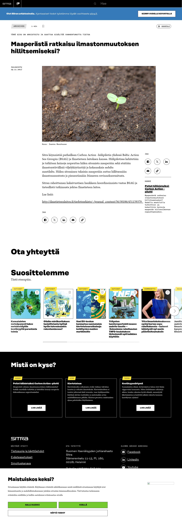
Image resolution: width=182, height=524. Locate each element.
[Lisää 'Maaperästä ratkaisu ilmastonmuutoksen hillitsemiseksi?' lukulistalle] (43, 26)
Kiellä (83, 505)
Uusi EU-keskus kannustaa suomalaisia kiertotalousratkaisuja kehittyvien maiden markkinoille (89, 326)
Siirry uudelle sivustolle (157, 14)
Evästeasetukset (21, 457)
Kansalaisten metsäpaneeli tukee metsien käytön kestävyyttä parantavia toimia (24, 326)
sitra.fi (93, 14)
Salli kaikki (32, 505)
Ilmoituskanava (21, 463)
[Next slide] (174, 311)
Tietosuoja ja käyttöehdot (27, 451)
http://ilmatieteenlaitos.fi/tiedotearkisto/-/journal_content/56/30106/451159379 (92, 201)
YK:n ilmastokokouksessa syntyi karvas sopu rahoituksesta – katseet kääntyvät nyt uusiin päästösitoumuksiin (156, 326)
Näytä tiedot (57, 513)
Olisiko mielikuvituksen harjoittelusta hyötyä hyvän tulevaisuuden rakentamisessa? (57, 325)
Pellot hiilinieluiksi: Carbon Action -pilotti (157, 189)
